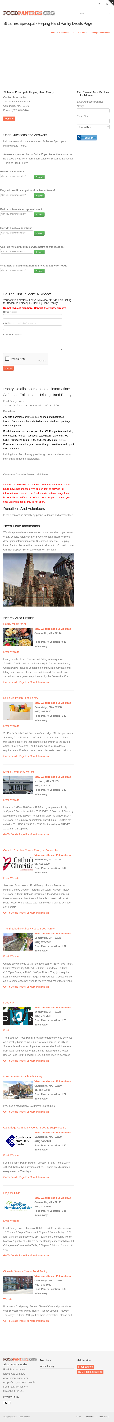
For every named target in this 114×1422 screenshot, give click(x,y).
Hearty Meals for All (14, 623)
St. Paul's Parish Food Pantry (20, 697)
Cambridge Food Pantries (99, 33)
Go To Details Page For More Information (26, 682)
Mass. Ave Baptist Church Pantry (22, 1076)
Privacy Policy (11, 1396)
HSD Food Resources (90, 1371)
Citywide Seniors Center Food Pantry (25, 1271)
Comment (12, 334)
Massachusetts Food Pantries (72, 33)
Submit (8, 368)
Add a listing (47, 1366)
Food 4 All (9, 1002)
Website (9, 118)
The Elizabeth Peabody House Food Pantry (29, 928)
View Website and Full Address (52, 628)
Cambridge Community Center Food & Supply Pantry (34, 1127)
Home (53, 33)
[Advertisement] (57, 59)
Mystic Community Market (18, 771)
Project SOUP (11, 1192)
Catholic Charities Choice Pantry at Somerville (30, 850)
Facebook (9, 1402)
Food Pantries (29, 15)
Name (10, 312)
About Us (90, 1417)
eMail (19, 323)
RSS (5, 1402)
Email (6, 652)
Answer (39, 176)
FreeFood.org (85, 1366)
